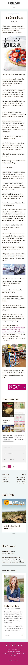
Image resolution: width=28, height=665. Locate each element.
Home (8, 649)
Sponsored (16, 14)
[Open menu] (14, 8)
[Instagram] (9, 645)
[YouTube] (18, 645)
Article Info (8, 453)
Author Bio (8, 448)
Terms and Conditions (18, 653)
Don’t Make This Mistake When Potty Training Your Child (21, 479)
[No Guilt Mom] (14, 3)
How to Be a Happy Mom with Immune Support (12, 527)
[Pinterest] (21, 645)
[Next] (23, 516)
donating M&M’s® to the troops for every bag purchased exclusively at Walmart (13, 330)
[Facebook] (6, 645)
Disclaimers (6, 653)
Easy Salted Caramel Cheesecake (5, 478)
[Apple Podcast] (15, 645)
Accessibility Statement (14, 651)
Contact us (14, 655)
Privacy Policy (16, 649)
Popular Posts (9, 459)
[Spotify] (12, 645)
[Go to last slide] (4, 516)
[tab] (12, 533)
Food (10, 14)
